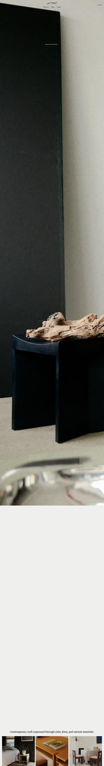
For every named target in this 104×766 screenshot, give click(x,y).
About (53, 7)
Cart (100, 5)
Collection (46, 7)
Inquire (59, 7)
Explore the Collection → (52, 44)
